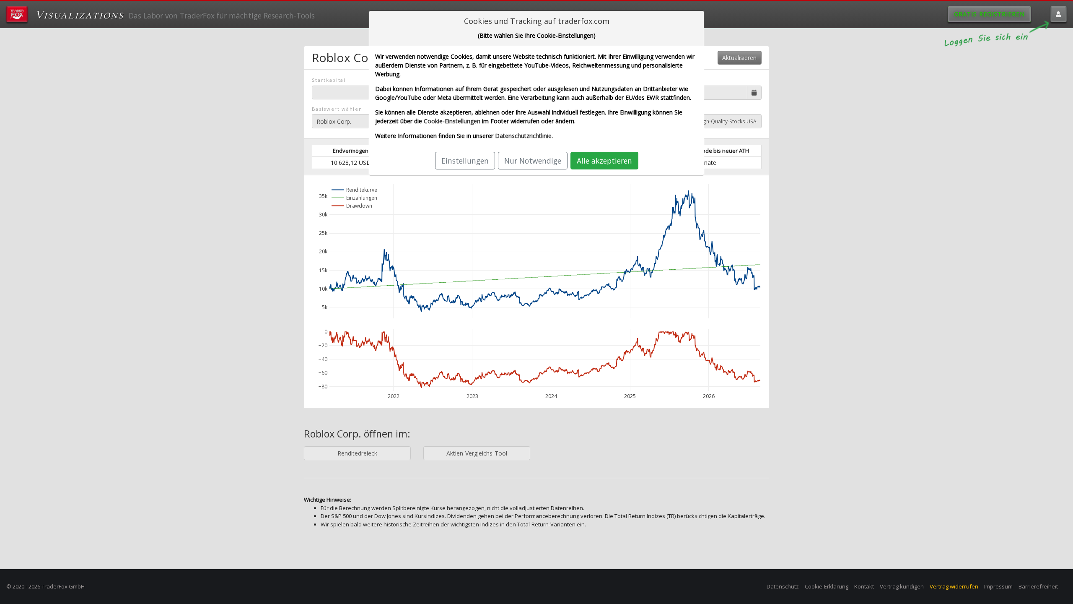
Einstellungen (465, 161)
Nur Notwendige (532, 161)
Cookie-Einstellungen (452, 121)
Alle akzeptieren (604, 161)
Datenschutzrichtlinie (523, 136)
